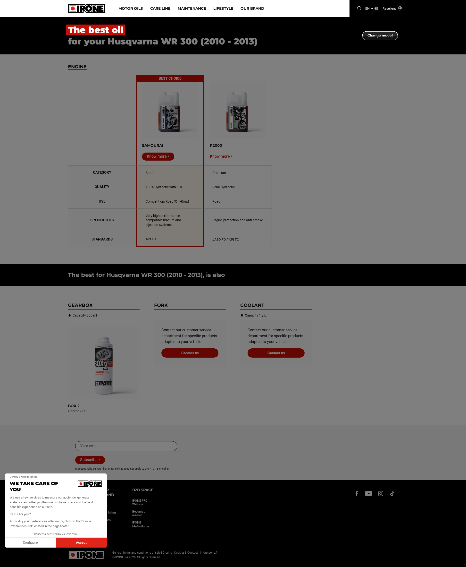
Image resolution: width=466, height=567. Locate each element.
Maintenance (192, 8)
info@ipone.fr (209, 552)
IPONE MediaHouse (140, 524)
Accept (81, 542)
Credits (167, 552)
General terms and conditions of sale (136, 552)
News (104, 505)
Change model (380, 35)
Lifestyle (223, 8)
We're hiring (108, 512)
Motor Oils (130, 8)
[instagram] (380, 493)
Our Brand (252, 8)
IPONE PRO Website (139, 502)
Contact (105, 519)
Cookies (179, 552)
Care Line (160, 8)
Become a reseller (138, 513)
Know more (157, 156)
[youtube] (369, 493)
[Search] (359, 8)
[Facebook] (357, 493)
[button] (7, 562)
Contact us (190, 353)
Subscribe (89, 459)
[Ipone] (86, 555)
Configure (30, 542)
